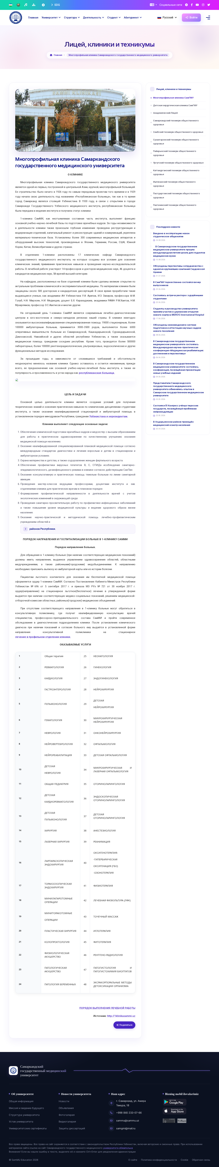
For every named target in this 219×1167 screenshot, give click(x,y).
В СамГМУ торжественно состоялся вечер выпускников (177, 284)
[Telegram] (186, 5)
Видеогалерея (67, 1121)
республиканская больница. (97, 372)
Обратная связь (201, 1159)
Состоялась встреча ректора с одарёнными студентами (178, 297)
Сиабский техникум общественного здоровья (178, 132)
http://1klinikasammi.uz (121, 1015)
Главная (33, 17)
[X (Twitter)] (208, 5)
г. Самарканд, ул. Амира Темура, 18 (131, 1103)
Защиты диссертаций (72, 1128)
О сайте (132, 1159)
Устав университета (21, 1121)
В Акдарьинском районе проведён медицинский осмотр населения (173, 423)
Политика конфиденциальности (159, 1159)
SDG (57, 4)
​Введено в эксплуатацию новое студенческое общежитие (171, 235)
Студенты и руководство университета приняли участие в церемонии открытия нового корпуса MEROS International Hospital (178, 311)
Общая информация (21, 1101)
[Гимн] (26, 5)
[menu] (208, 17)
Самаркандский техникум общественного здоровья (176, 122)
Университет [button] (50, 17)
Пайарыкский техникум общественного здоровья (174, 153)
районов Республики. (42, 529)
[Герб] (18, 5)
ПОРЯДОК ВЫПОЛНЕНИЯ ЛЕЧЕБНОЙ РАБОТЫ (107, 1008)
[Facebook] (192, 5)
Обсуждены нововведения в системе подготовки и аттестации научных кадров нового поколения (177, 328)
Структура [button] (70, 17)
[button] (153, 5)
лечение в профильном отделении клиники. (43, 636)
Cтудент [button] (112, 17)
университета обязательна (118, 1148)
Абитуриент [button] (131, 17)
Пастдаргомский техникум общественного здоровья (176, 195)
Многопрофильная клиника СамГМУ (173, 97)
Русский (168, 17)
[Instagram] (203, 5)
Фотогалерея (67, 1114)
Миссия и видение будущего (26, 1108)
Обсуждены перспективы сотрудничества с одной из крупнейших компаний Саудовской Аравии (179, 269)
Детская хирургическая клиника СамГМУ (175, 105)
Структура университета (24, 1114)
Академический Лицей (165, 113)
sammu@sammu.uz (127, 1120)
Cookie (184, 1159)
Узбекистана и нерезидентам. (108, 416)
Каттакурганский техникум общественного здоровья (176, 172)
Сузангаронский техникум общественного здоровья (176, 141)
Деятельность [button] (92, 17)
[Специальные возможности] (43, 5)
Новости (64, 1101)
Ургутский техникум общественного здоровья (178, 162)
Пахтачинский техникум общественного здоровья (174, 207)
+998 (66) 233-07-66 (129, 1112)
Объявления (66, 1108)
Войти (193, 17)
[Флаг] (10, 5)
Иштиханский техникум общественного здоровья (174, 184)
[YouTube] (197, 5)
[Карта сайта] (34, 5)
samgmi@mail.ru (125, 1128)
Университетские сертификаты (28, 1128)
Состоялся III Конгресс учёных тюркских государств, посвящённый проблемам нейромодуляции (175, 408)
